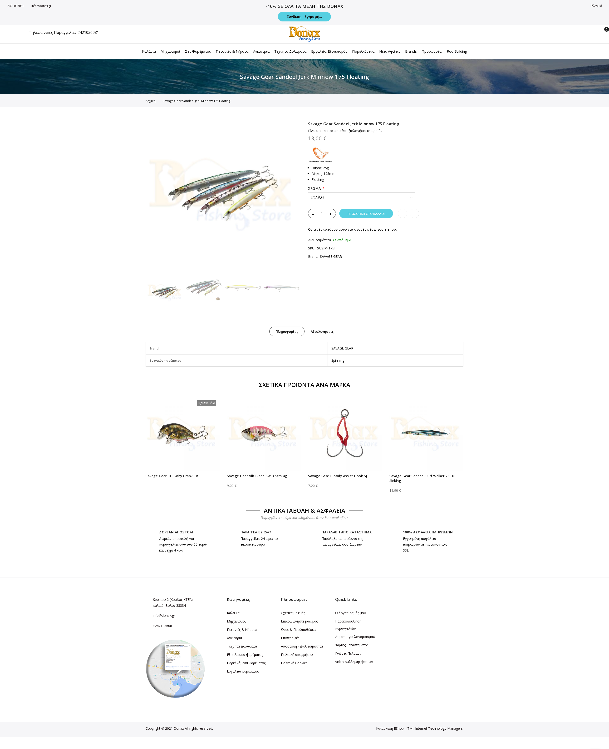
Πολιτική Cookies (294, 663)
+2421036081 (163, 625)
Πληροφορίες (286, 331)
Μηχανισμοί (236, 621)
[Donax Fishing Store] (304, 34)
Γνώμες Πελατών (348, 653)
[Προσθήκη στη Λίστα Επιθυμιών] (402, 213)
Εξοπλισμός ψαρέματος (245, 654)
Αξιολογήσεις (322, 331)
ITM (409, 728)
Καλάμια (233, 613)
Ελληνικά (596, 6)
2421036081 (15, 6)
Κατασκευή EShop (390, 728)
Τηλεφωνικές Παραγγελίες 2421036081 (64, 32)
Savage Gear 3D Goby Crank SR (172, 476)
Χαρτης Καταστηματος (351, 645)
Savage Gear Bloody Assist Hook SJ (337, 476)
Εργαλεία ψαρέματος (243, 671)
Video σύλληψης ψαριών (354, 661)
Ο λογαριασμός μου (350, 613)
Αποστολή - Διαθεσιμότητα (302, 646)
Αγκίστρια (234, 638)
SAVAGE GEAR (331, 256)
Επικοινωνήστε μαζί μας (299, 621)
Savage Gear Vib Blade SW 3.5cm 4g (257, 476)
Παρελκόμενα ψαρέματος (246, 663)
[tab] (286, 331)
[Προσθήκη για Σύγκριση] (414, 213)
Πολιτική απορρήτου (297, 654)
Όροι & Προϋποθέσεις (298, 629)
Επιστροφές (290, 638)
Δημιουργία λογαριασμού (355, 636)
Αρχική (151, 101)
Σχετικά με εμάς (293, 613)
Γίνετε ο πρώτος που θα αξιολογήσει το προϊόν (345, 130)
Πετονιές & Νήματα (242, 629)
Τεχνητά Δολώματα (242, 646)
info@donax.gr (41, 6)
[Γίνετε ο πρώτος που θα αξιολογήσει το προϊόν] (183, 481)
